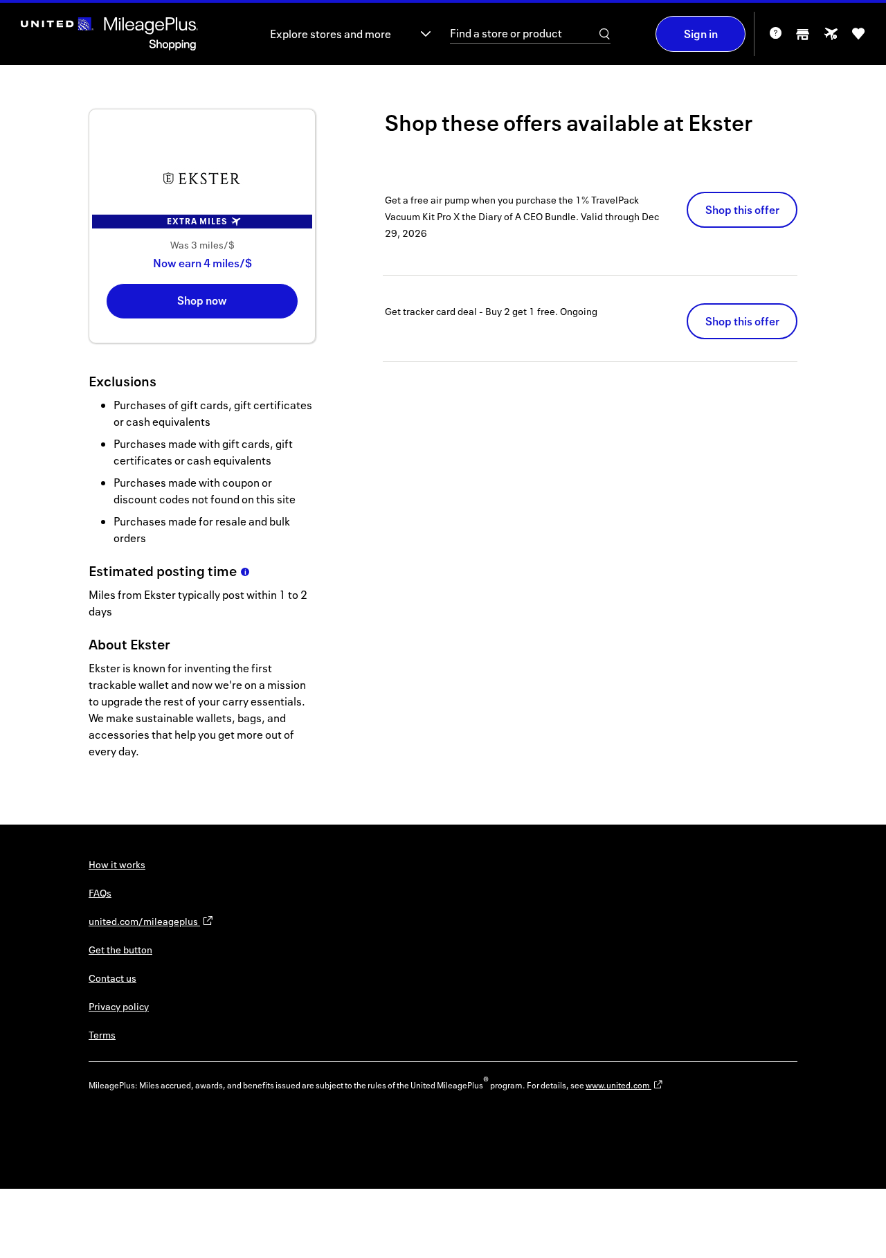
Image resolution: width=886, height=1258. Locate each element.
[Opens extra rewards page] (830, 37)
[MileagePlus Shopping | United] (109, 34)
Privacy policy (119, 1006)
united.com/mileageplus (144, 921)
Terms (102, 1034)
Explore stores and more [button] (330, 34)
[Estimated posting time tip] (245, 572)
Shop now (202, 300)
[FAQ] (775, 37)
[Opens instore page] (803, 38)
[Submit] (605, 34)
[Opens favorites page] (858, 38)
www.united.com (618, 1085)
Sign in (701, 34)
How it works (117, 864)
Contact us (112, 978)
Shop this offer (742, 209)
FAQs (100, 892)
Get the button (120, 949)
